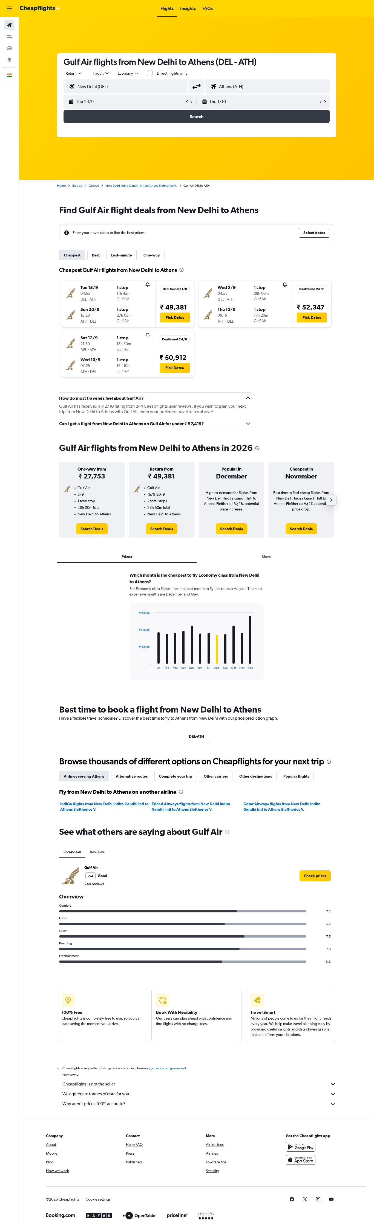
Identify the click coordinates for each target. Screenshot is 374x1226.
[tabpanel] (196, 631)
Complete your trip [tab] (175, 776)
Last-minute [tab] (121, 255)
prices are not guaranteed (168, 1068)
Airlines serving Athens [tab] (84, 776)
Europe (77, 186)
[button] (9, 8)
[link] (92, 528)
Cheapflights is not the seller (88, 1084)
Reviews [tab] (97, 852)
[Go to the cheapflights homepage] (40, 8)
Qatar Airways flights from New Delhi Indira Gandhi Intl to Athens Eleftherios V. (282, 807)
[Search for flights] (9, 25)
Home (61, 186)
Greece (94, 186)
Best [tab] (96, 255)
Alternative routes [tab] (132, 776)
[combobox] (74, 73)
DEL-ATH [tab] (196, 736)
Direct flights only (172, 73)
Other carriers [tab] (216, 776)
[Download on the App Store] (300, 1160)
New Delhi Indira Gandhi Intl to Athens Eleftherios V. (141, 186)
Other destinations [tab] (255, 776)
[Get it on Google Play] (300, 1147)
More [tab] (266, 556)
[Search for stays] (9, 36)
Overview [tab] (72, 852)
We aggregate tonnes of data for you (95, 1093)
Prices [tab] (127, 556)
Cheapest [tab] (72, 255)
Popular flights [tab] (296, 776)
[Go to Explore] (9, 59)
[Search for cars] (9, 48)
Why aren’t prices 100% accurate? (93, 1103)
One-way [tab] (151, 255)
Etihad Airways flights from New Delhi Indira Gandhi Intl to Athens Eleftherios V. (191, 807)
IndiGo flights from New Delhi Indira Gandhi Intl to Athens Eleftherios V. (104, 807)
